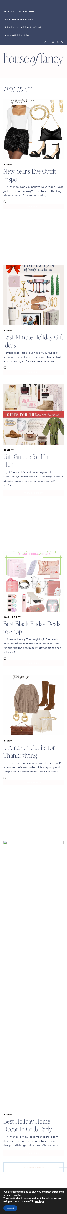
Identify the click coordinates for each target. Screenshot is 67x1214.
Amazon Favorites (18, 19)
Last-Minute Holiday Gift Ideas (33, 341)
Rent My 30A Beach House (23, 27)
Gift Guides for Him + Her (29, 460)
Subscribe (27, 11)
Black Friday (12, 617)
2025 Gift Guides (17, 35)
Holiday (8, 165)
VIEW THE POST (33, 206)
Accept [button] (10, 1208)
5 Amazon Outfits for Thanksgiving (29, 751)
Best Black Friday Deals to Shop (32, 627)
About (7, 11)
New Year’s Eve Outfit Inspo (29, 175)
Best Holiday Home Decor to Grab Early (27, 1125)
